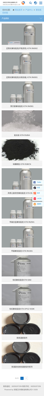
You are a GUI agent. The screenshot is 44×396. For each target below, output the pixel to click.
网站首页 (18, 10)
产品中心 (29, 10)
